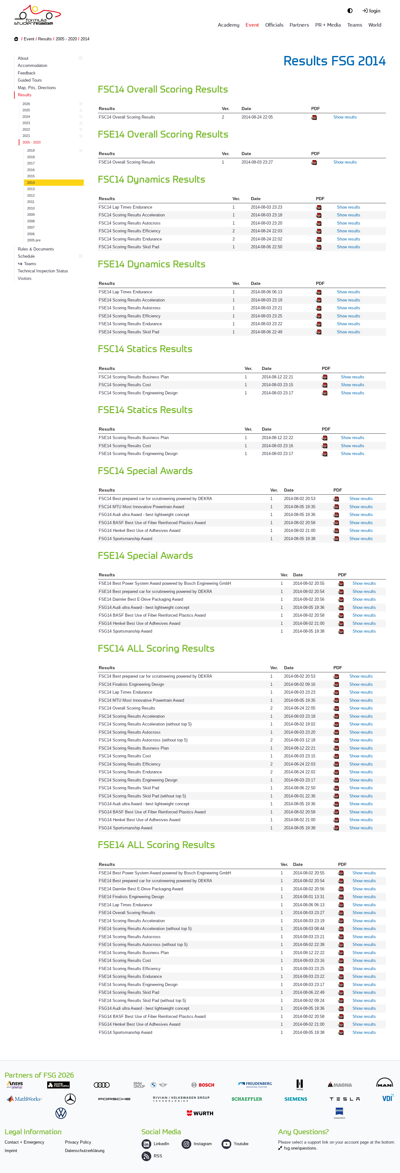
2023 (26, 123)
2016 (31, 170)
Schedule (26, 256)
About (23, 58)
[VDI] (388, 1097)
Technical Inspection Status (43, 271)
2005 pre (34, 240)
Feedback (27, 73)
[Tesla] (345, 1099)
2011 (30, 202)
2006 (31, 234)
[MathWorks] (24, 1099)
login (374, 10)
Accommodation (32, 65)
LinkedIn (161, 1143)
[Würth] (200, 1113)
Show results (345, 117)
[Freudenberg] (255, 1084)
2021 (26, 136)
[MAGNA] (340, 1084)
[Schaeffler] (247, 1099)
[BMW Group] (151, 1084)
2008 (31, 221)
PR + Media (328, 24)
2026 (26, 104)
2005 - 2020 (66, 39)
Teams (354, 24)
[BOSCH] (203, 1084)
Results (45, 39)
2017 (31, 163)
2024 (26, 117)
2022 (26, 129)
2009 (31, 214)
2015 (31, 176)
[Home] (37, 15)
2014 (85, 39)
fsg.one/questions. (301, 1148)
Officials (274, 24)
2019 (31, 150)
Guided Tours (30, 80)
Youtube (241, 1143)
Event (252, 24)
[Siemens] (296, 1099)
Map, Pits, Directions (37, 87)
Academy (228, 24)
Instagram (203, 1143)
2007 (31, 227)
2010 (31, 208)
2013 (31, 189)
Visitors (25, 278)
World (374, 24)
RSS (158, 1156)
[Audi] (102, 1084)
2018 (31, 157)
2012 (31, 195)
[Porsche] (114, 1099)
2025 (26, 110)
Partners (299, 24)
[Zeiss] (339, 1113)
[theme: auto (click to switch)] (352, 10)
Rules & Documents (36, 249)
